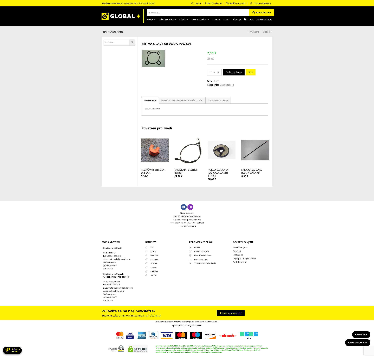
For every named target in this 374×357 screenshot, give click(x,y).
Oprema (216, 19)
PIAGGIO (154, 271)
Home (104, 31)
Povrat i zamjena (240, 247)
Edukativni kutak (264, 19)
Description (150, 100)
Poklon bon (361, 334)
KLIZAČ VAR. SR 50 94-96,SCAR (153, 171)
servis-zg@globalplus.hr (113, 291)
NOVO (226, 19)
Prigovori (237, 251)
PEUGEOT (154, 259)
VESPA (153, 267)
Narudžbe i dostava (202, 255)
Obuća (182, 19)
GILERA (153, 275)
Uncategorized (116, 31)
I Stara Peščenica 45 (111, 281)
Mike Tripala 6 (109, 253)
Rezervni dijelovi (199, 19)
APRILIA (153, 263)
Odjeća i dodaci (166, 19)
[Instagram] (190, 207)
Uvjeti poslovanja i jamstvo (244, 258)
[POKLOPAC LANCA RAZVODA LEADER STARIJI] (222, 150)
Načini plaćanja (200, 259)
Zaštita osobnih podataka (205, 263)
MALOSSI (154, 255)
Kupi (251, 72)
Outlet (250, 19)
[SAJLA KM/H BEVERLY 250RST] (188, 150)
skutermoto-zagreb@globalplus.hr (118, 288)
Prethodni (254, 31)
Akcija (238, 19)
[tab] (150, 100)
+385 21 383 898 (180, 223)
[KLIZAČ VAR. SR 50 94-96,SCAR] (155, 150)
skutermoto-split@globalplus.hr (116, 259)
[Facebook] (184, 207)
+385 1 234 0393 (114, 284)
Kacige (150, 19)
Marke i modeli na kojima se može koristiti (182, 100)
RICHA (153, 251)
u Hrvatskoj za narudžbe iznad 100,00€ (128, 3)
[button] (12, 350)
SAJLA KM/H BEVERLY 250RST (185, 171)
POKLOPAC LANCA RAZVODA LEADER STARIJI (218, 172)
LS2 (152, 247)
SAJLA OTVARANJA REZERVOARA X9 (251, 171)
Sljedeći (266, 31)
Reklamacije (238, 255)
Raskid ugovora (239, 262)
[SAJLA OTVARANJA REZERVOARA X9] (255, 150)
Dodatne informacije (218, 100)
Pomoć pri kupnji (201, 251)
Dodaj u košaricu (234, 72)
